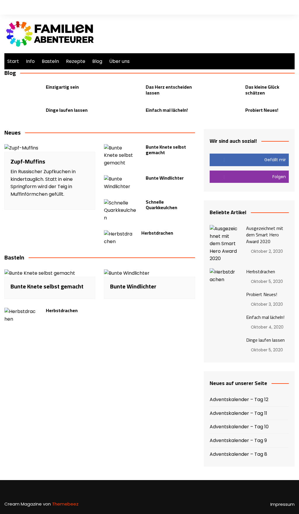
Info (30, 61)
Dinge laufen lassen (67, 110)
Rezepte (75, 61)
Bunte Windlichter (165, 177)
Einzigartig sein (62, 86)
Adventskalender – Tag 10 (239, 426)
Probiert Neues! (261, 110)
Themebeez (65, 504)
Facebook (280, 7)
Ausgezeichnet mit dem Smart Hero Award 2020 (264, 235)
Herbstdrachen (157, 232)
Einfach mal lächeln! (167, 110)
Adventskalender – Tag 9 (238, 440)
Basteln (50, 61)
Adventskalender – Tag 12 (239, 399)
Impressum (282, 504)
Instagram (290, 7)
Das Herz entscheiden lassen (169, 89)
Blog (97, 61)
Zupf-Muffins (28, 161)
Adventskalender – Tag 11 (238, 413)
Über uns (119, 61)
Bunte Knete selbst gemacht (166, 149)
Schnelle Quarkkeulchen (161, 204)
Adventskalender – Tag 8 (238, 454)
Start (13, 61)
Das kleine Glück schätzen (262, 89)
